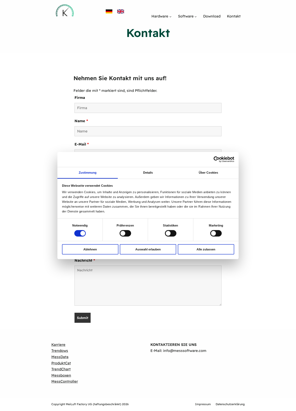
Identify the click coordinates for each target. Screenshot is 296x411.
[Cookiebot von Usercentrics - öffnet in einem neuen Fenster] (216, 159)
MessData (59, 357)
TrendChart (61, 369)
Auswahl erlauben (148, 249)
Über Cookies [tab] (208, 172)
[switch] (125, 233)
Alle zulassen (206, 249)
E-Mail (82, 144)
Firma (80, 97)
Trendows (59, 350)
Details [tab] (148, 172)
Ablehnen (90, 249)
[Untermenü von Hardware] (170, 16)
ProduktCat (61, 363)
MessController (64, 381)
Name (81, 121)
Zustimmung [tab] (88, 172)
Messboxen (61, 375)
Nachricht (85, 260)
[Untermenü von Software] (196, 16)
